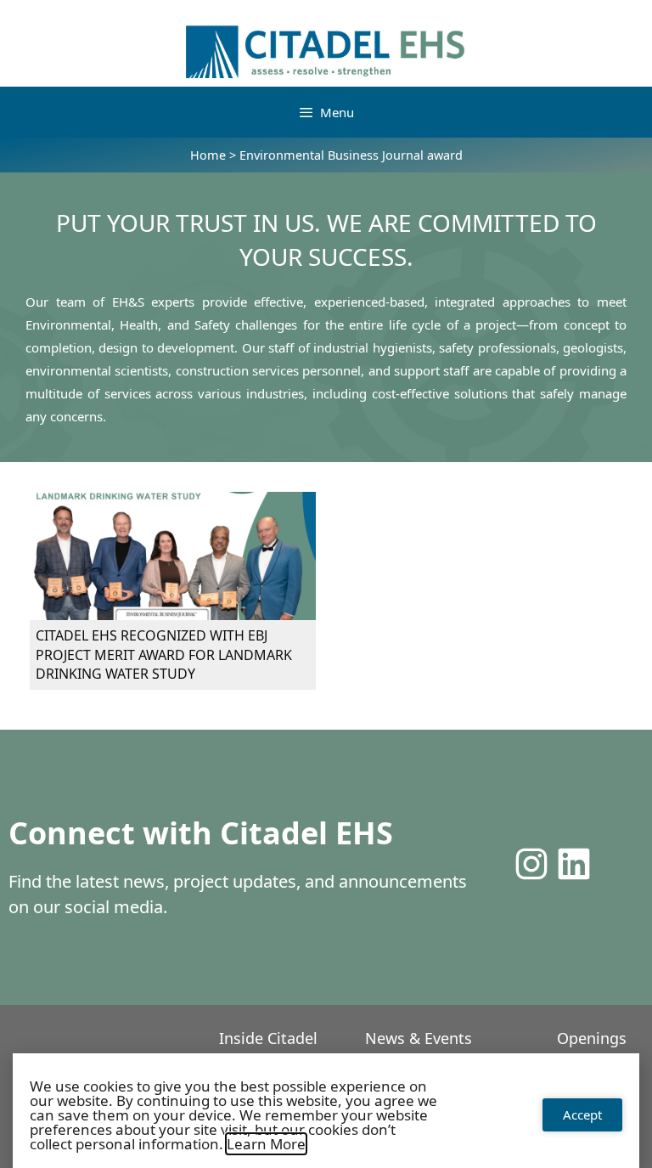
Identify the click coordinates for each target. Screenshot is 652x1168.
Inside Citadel (268, 1038)
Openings (592, 1038)
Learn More (266, 1144)
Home (208, 155)
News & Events (418, 1038)
